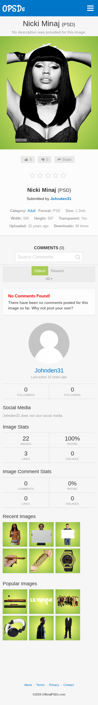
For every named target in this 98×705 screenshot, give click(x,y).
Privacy (54, 684)
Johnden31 (60, 198)
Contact (68, 684)
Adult (31, 211)
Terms (40, 684)
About (28, 684)
